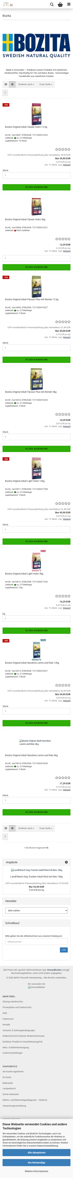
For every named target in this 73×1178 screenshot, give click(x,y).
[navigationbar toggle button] (69, 4)
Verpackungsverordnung (14, 1105)
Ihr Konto (7, 1077)
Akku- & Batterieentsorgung (16, 1047)
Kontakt (6, 1024)
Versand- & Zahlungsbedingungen (19, 1030)
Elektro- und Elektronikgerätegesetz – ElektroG (25, 1100)
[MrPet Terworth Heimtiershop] (7, 4)
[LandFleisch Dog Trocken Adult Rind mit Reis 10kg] (36, 870)
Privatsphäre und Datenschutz (17, 1007)
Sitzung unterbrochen (13, 1001)
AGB (5, 1013)
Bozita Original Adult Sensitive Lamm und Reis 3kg (31, 755)
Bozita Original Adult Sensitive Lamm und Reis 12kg (32, 662)
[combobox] (26, 84)
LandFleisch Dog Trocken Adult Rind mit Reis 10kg (36, 876)
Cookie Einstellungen (13, 1053)
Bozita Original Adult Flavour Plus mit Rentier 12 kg (31, 299)
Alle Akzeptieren (36, 1152)
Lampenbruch (9, 1088)
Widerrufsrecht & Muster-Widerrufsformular (23, 1036)
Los (64, 950)
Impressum (8, 1019)
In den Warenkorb (36, 187)
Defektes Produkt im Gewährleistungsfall (22, 1041)
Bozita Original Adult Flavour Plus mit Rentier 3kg (31, 392)
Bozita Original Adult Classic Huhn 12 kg (26, 127)
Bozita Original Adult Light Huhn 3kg (24, 573)
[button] (6, 84)
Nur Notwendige (36, 1162)
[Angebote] (66, 862)
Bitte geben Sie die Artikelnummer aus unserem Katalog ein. (33, 936)
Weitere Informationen (36, 1171)
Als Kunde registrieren (13, 1071)
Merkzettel (8, 1083)
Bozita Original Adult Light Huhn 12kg (25, 481)
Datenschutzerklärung (47, 1145)
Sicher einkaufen (11, 1094)
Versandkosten (54, 970)
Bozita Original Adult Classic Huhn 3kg (25, 219)
